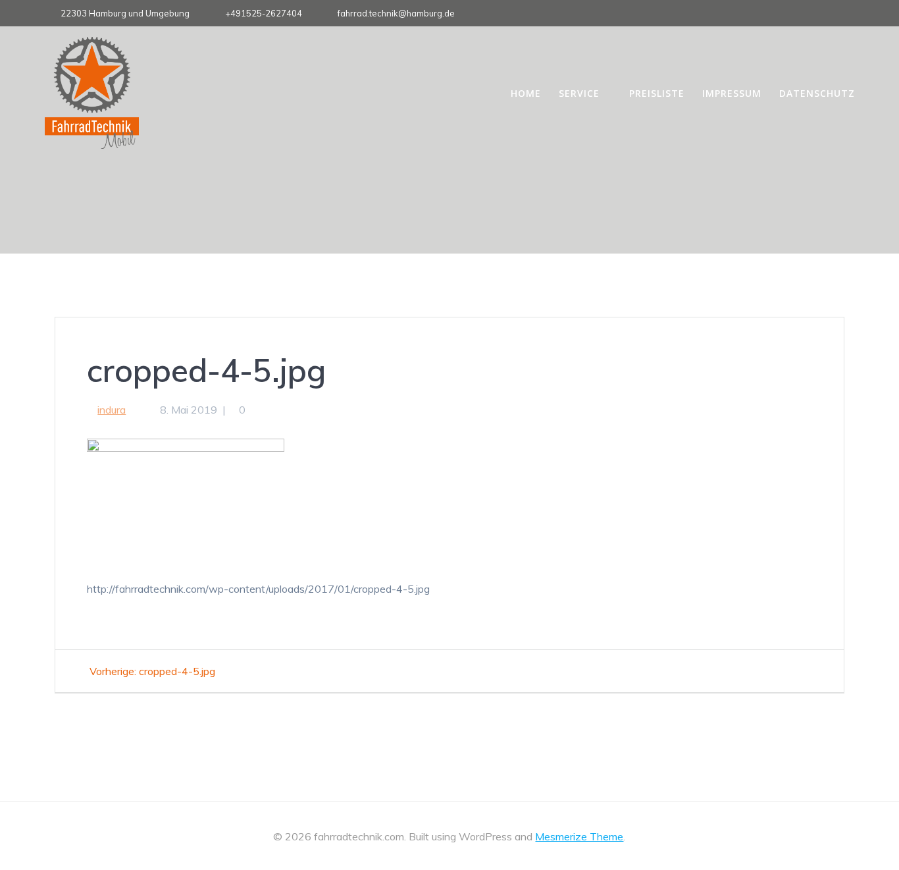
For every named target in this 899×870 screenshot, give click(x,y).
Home (526, 93)
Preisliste (656, 93)
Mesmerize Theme (579, 836)
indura (111, 409)
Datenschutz (817, 93)
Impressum (731, 93)
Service (579, 93)
